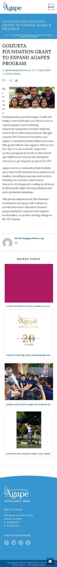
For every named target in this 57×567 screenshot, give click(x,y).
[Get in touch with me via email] (16, 243)
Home (7, 35)
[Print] (18, 80)
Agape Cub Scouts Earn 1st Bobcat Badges (29, 404)
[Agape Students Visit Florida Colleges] (29, 283)
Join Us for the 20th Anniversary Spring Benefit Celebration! (29, 355)
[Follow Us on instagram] (20, 542)
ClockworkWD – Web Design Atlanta (28, 565)
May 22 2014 (44, 70)
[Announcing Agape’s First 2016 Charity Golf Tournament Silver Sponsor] (29, 430)
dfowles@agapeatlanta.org (18, 70)
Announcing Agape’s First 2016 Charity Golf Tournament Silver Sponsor (29, 454)
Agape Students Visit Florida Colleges (29, 306)
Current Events (13, 73)
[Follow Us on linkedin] (13, 542)
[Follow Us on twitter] (28, 542)
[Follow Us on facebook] (6, 542)
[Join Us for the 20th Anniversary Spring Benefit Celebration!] (29, 332)
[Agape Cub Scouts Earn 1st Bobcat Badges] (29, 381)
